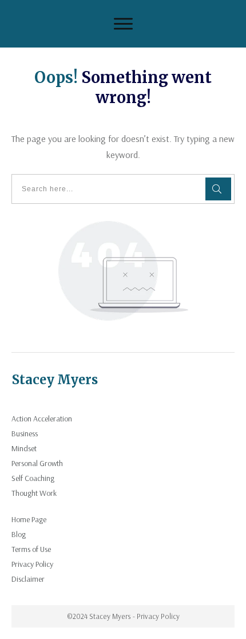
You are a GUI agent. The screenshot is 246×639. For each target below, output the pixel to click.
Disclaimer (28, 579)
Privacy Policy (32, 564)
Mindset (24, 448)
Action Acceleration (41, 418)
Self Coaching (32, 478)
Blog (18, 534)
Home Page (28, 519)
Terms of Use (31, 549)
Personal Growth (37, 463)
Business (24, 433)
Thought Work (34, 493)
